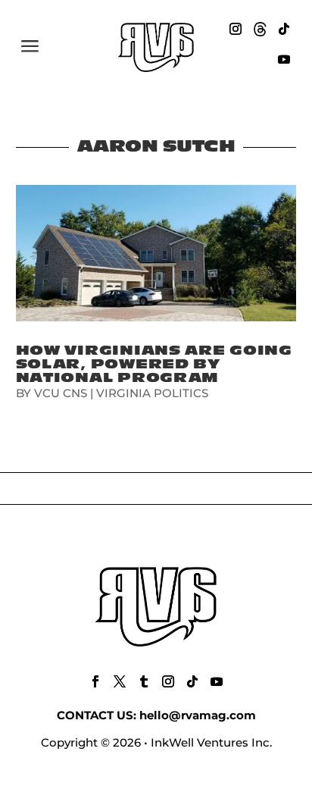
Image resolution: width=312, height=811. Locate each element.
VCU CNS (60, 393)
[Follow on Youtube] (284, 59)
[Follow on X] (120, 681)
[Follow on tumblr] (144, 681)
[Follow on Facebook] (95, 681)
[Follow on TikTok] (284, 29)
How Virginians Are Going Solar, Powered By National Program (154, 364)
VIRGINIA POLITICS (152, 393)
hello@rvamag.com (197, 715)
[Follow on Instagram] (235, 29)
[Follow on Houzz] (260, 29)
